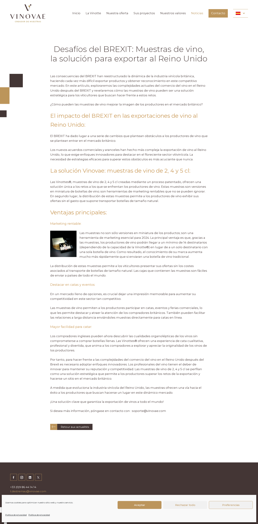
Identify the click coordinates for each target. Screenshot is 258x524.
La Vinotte (93, 13)
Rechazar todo (185, 505)
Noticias (197, 13)
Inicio (76, 13)
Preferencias (231, 505)
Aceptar (139, 505)
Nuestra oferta (117, 13)
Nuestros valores (173, 13)
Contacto (218, 13)
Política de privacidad (16, 514)
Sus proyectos (144, 13)
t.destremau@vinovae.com (28, 491)
